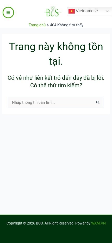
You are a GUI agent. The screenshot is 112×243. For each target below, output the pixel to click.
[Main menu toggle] (8, 12)
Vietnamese (86, 11)
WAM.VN (98, 223)
